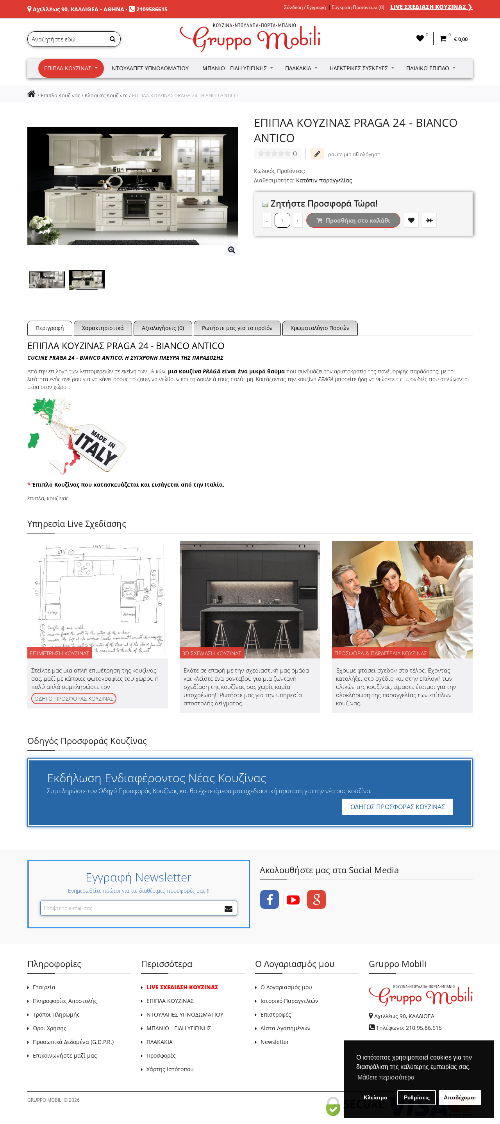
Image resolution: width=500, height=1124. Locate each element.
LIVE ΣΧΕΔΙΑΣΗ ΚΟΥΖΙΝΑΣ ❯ (431, 6)
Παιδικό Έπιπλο (427, 68)
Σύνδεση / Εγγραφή (305, 7)
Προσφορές (161, 1055)
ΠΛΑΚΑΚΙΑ (159, 1041)
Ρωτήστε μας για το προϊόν (237, 328)
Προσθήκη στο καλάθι (357, 220)
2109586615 (152, 9)
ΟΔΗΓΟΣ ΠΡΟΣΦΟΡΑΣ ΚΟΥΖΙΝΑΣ (397, 807)
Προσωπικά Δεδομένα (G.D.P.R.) (73, 1041)
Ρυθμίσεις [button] (417, 1097)
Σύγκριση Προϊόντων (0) (358, 7)
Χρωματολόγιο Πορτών (320, 328)
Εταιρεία (44, 987)
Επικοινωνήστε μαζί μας (65, 1055)
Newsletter (275, 1041)
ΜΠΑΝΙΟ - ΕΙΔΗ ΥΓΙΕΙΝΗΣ (178, 1028)
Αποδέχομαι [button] (460, 1097)
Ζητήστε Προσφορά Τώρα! (323, 203)
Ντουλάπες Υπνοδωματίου (150, 68)
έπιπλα (35, 498)
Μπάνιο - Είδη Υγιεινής (234, 68)
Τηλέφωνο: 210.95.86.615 (409, 1027)
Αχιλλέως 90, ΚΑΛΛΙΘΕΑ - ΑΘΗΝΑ (78, 9)
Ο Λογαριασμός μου (286, 987)
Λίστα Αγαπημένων (286, 1028)
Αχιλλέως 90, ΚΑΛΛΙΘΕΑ (404, 1016)
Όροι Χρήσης (49, 1028)
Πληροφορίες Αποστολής (65, 1000)
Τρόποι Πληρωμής (56, 1014)
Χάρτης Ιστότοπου (170, 1069)
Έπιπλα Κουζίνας (67, 68)
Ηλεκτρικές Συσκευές (359, 68)
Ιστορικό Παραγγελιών (289, 1000)
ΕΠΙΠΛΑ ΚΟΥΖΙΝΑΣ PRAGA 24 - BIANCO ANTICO (185, 95)
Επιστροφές (276, 1014)
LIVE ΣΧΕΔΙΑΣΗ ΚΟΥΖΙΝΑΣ (182, 987)
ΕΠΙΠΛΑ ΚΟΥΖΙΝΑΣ (170, 1000)
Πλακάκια (298, 68)
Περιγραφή (50, 328)
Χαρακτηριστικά (103, 328)
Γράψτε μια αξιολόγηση (352, 154)
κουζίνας (58, 498)
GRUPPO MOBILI (44, 1100)
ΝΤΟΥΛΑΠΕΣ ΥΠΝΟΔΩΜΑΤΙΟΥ (184, 1014)
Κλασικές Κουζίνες (106, 95)
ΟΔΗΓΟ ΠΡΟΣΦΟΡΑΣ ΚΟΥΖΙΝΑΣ (73, 698)
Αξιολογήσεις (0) (163, 328)
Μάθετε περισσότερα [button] (385, 1077)
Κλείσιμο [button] (376, 1097)
